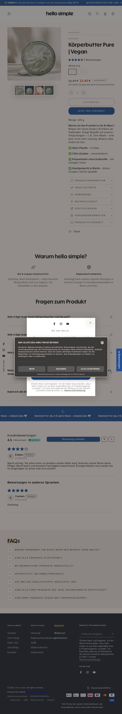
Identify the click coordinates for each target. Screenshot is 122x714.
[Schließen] (110, 322)
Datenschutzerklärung (94, 390)
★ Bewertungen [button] (119, 360)
